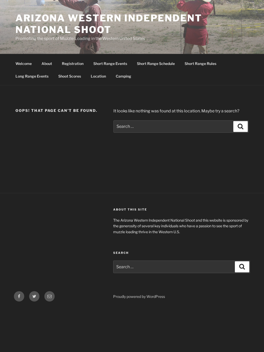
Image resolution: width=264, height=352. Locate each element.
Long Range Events (31, 76)
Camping (123, 76)
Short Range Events (110, 63)
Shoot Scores (69, 76)
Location (98, 76)
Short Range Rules (200, 63)
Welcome (23, 63)
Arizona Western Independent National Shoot (108, 23)
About (47, 63)
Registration (73, 63)
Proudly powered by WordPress (139, 296)
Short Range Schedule (156, 63)
